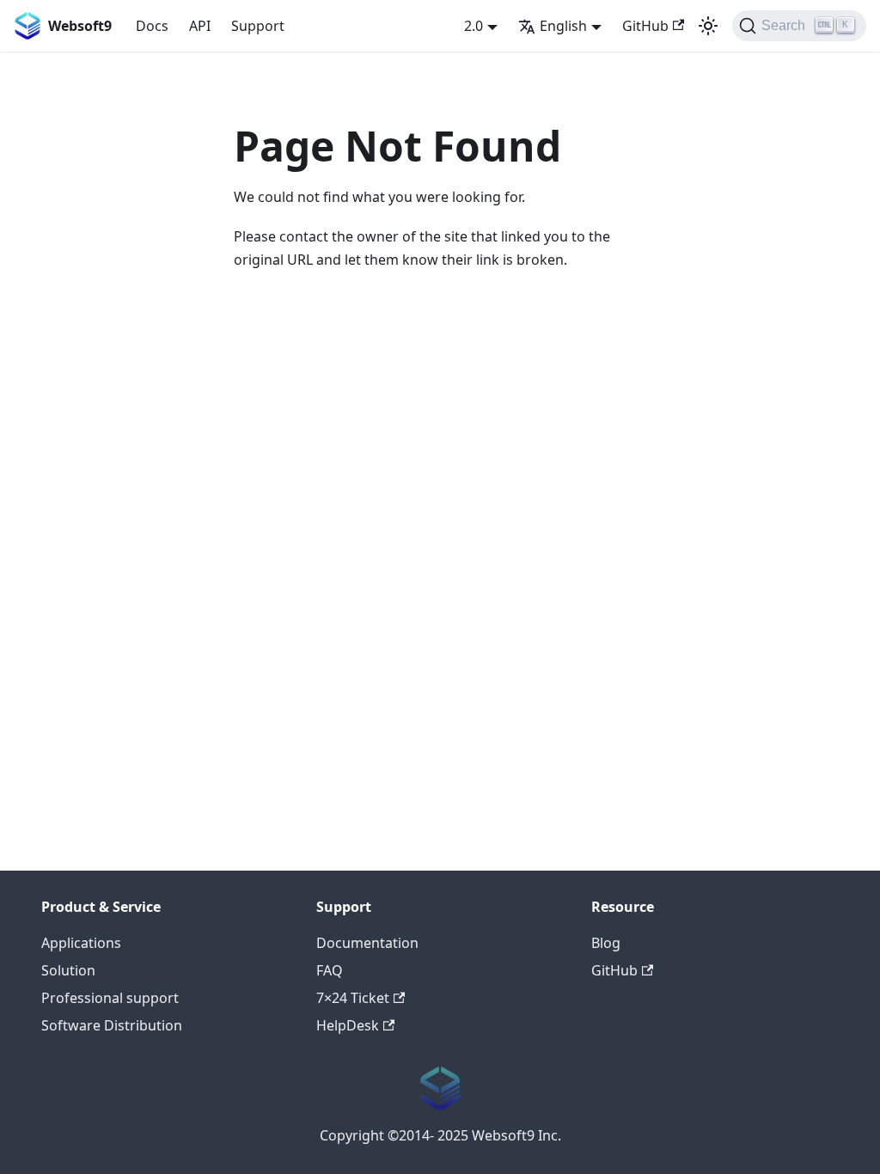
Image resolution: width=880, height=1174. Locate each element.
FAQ (329, 970)
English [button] (563, 25)
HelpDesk (347, 1025)
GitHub (645, 25)
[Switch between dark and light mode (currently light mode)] (708, 26)
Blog (605, 942)
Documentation (367, 942)
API (200, 25)
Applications (81, 942)
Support (257, 25)
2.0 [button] (473, 25)
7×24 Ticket (352, 997)
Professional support (110, 997)
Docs (152, 25)
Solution (68, 970)
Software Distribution (111, 1025)
